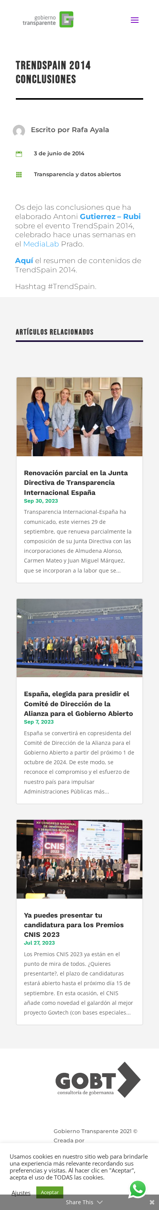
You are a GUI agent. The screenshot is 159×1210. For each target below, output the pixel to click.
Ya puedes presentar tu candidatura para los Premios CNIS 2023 (74, 924)
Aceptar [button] (50, 1192)
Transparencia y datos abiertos (77, 174)
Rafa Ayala (90, 130)
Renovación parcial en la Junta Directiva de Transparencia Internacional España (76, 482)
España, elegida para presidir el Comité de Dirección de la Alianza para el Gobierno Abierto (78, 703)
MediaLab (41, 244)
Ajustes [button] (21, 1192)
